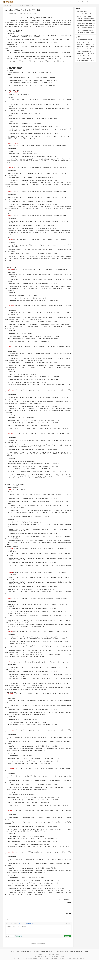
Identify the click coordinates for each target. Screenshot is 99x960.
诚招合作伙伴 (23, 951)
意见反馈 (48, 951)
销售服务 (52, 951)
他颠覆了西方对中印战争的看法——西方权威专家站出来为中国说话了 (86, 44)
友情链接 (86, 951)
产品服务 (57, 951)
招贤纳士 (38, 951)
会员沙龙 (78, 951)
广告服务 (33, 951)
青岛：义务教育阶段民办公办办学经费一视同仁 (86, 25)
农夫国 (70, 1)
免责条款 (43, 951)
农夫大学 (17, 951)
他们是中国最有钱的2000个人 (83, 42)
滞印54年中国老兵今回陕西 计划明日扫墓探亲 (86, 49)
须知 (11, 5)
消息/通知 (74, 1)
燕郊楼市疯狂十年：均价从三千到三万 (85, 53)
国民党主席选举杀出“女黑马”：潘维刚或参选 (86, 60)
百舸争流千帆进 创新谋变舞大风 (84, 16)
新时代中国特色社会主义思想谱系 (84, 39)
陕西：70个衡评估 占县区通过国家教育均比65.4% (86, 30)
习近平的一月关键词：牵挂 (83, 56)
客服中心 (62, 951)
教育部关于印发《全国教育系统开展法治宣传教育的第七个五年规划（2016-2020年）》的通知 (86, 18)
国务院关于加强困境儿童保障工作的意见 (86, 20)
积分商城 (90, 1)
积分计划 (86, 1)
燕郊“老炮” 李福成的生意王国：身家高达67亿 (86, 46)
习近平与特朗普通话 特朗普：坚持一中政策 (86, 58)
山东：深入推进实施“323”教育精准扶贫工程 (86, 27)
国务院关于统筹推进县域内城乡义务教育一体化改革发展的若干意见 (86, 23)
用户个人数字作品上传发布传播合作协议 (26, 923)
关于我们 (12, 951)
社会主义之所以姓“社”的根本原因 (84, 11)
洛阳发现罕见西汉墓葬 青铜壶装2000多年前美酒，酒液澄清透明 (86, 14)
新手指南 (29, 951)
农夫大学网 (5, 5)
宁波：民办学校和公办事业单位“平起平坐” (86, 32)
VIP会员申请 (72, 951)
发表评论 (67, 936)
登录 (94, 1)
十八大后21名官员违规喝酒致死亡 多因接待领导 (86, 51)
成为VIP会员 (80, 1)
